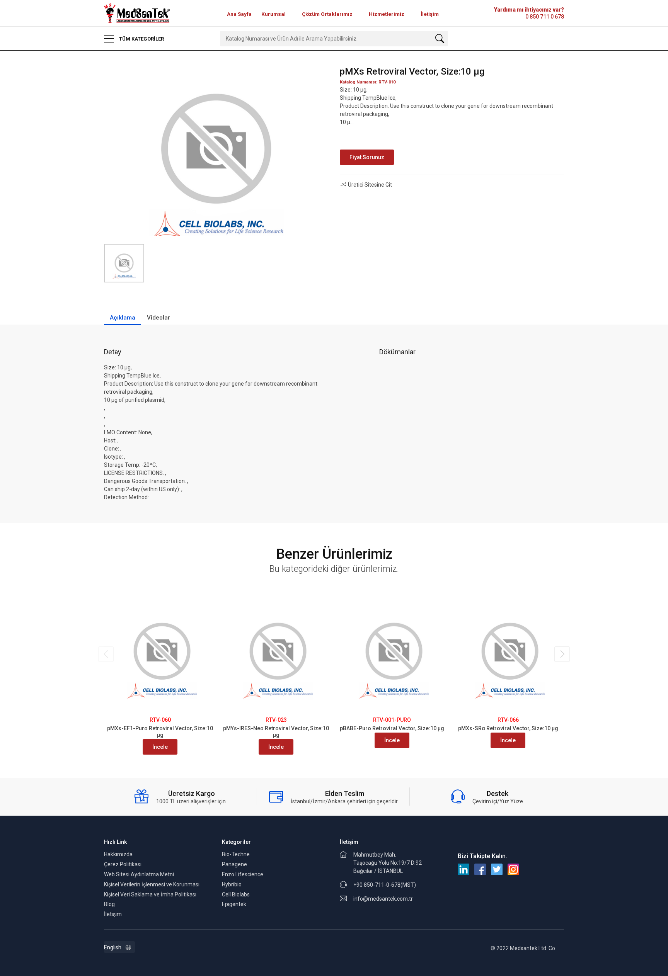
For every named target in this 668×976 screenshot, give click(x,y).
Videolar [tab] (158, 317)
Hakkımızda (118, 854)
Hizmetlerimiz (386, 14)
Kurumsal (273, 14)
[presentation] (106, 654)
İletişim (430, 14)
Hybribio (232, 884)
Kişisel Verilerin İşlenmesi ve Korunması (151, 884)
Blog (109, 904)
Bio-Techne (236, 854)
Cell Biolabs (236, 894)
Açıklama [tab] (122, 317)
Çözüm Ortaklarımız (327, 14)
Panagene (234, 864)
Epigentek (234, 904)
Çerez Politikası (122, 864)
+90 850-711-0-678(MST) (384, 885)
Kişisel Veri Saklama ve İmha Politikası (150, 894)
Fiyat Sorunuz (366, 157)
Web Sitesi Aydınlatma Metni (139, 874)
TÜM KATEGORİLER (141, 39)
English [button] (112, 947)
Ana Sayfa (239, 14)
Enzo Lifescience (242, 874)
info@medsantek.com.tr (383, 899)
